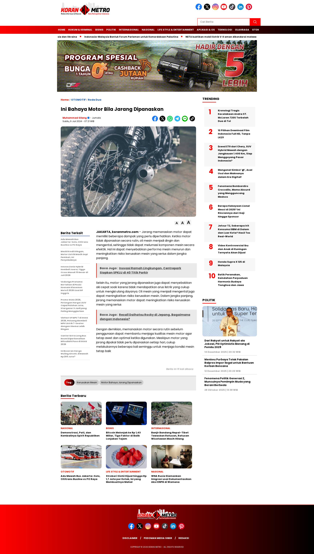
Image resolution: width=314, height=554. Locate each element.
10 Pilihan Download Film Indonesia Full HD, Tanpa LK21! (234, 133)
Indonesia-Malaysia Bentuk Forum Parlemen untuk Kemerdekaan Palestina (116, 36)
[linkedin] (241, 9)
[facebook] (199, 9)
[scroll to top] (301, 548)
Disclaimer (129, 538)
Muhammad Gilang (75, 117)
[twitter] (208, 9)
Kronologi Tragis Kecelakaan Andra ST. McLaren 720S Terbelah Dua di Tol (233, 116)
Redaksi (183, 538)
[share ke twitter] (163, 120)
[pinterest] (249, 9)
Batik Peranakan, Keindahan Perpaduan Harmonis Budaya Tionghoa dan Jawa (233, 280)
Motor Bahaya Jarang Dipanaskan (121, 382)
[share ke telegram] (178, 120)
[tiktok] (233, 9)
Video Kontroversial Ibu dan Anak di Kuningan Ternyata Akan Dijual (233, 249)
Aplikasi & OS (206, 29)
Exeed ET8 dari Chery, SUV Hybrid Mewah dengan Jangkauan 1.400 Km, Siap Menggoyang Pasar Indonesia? (235, 153)
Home (61, 29)
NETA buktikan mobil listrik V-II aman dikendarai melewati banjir (210, 36)
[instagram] (216, 9)
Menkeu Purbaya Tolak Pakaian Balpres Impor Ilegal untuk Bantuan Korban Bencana (229, 362)
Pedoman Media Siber (158, 538)
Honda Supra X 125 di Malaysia (231, 263)
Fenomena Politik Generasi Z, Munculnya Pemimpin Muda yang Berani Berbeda (227, 381)
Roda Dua (94, 100)
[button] (176, 223)
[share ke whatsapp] (170, 120)
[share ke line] (185, 120)
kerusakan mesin (87, 382)
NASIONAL (148, 29)
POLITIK (111, 29)
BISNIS (99, 29)
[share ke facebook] (156, 120)
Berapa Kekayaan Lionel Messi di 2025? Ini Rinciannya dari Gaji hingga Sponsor (234, 211)
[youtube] (224, 9)
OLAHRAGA (242, 29)
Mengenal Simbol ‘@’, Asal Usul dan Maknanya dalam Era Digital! (235, 173)
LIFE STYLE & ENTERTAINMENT (176, 29)
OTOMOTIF (78, 100)
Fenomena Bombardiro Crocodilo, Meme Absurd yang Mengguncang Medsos (234, 191)
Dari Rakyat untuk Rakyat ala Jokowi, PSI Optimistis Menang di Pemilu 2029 (226, 344)
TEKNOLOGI (225, 29)
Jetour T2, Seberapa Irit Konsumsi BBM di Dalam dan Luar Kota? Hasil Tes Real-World (234, 231)
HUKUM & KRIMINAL (80, 29)
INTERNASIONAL (129, 29)
